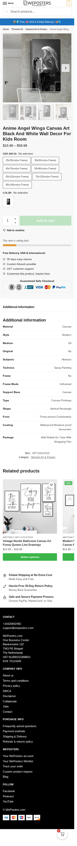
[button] (15, 219)
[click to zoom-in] (37, 67)
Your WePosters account (18, 756)
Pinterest (8, 796)
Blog (5, 776)
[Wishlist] (51, 485)
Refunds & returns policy (18, 741)
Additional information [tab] (18, 307)
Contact (7, 711)
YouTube (8, 801)
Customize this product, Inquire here (28, 273)
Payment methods (14, 731)
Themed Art (17, 29)
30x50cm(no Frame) (45, 160)
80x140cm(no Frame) (17, 184)
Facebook (9, 791)
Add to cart (45, 221)
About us (8, 675)
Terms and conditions (16, 680)
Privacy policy (11, 685)
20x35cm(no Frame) (16, 160)
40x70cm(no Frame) (16, 168)
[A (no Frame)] (8, 201)
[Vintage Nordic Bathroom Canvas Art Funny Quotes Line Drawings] (30, 506)
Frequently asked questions (19, 726)
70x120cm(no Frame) (47, 176)
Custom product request (17, 771)
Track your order (13, 766)
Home (6, 29)
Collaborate (10, 701)
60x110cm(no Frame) (17, 176)
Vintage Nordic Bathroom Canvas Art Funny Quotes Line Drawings (27, 542)
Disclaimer (9, 696)
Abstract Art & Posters (36, 29)
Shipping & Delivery (15, 736)
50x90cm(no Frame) (45, 168)
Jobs (6, 706)
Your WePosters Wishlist (18, 761)
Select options (30, 556)
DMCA (7, 691)
